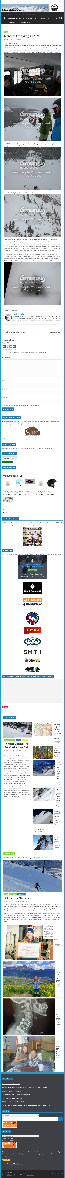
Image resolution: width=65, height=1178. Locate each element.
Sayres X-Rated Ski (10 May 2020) (11, 1091)
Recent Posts (13, 310)
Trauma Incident (22, 894)
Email (4, 389)
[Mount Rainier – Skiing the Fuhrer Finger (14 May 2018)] (44, 773)
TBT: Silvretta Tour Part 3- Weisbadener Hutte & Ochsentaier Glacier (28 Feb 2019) (26, 1105)
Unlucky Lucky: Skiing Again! (17, 898)
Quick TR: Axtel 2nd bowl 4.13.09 (14, 332)
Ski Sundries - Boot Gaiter (29, 492)
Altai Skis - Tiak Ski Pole (7, 510)
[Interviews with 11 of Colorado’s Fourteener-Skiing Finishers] (43, 817)
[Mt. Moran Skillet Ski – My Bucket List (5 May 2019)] (17, 730)
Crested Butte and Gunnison (32, 320)
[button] (13, 14)
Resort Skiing (13, 894)
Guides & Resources (29, 14)
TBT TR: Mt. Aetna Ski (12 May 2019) (12, 1098)
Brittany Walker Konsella (20, 750)
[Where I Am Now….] (28, 942)
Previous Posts (25, 22)
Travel (6, 32)
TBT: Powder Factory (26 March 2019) (13, 1102)
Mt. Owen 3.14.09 (55, 332)
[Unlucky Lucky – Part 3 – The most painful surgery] (29, 1016)
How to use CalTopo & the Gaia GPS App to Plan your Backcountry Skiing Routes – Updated (57, 731)
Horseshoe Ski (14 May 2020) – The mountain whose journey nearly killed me (24, 1087)
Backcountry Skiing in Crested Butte (38, 18)
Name (4, 381)
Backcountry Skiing (9, 740)
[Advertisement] (32, 691)
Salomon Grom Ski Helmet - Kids (18, 492)
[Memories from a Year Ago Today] (43, 842)
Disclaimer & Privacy (8, 1140)
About (10, 14)
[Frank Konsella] (8, 315)
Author (6, 310)
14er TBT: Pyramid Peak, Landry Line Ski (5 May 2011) (58, 796)
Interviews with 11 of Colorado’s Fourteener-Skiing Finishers (57, 815)
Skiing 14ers (11, 22)
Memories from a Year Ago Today (57, 840)
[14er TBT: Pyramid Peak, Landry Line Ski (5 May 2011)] (44, 798)
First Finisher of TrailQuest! (57, 750)
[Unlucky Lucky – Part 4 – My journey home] (29, 979)
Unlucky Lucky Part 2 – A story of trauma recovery (58, 1051)
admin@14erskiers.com (16, 1164)
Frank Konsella (17, 39)
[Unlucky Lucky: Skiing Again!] (32, 876)
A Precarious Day (39, 829)
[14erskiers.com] (32, 5)
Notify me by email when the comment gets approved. (21, 405)
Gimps (6, 894)
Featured (18, 740)
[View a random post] (61, 18)
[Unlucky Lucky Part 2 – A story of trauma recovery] (29, 1054)
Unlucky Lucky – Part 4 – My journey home (58, 977)
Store (18, 14)
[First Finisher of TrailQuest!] (43, 752)
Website (5, 397)
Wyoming (25, 740)
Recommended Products (16, 18)
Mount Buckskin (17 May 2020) (11, 1084)
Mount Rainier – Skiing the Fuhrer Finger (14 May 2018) (59, 770)
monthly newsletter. (15, 322)
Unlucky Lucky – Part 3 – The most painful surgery (58, 1014)
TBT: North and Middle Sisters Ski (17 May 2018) (16, 1094)
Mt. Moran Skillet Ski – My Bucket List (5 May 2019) (16, 745)
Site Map (10, 1138)
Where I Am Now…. (57, 940)
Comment (6, 357)
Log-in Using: (6, 343)
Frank (14, 316)
